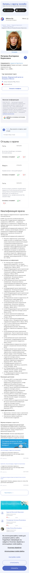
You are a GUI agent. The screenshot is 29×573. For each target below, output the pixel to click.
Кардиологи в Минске (14, 504)
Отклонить (14, 562)
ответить (4, 458)
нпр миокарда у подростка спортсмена (10, 450)
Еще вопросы (8, 492)
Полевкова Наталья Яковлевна (16, 520)
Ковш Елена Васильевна (14, 528)
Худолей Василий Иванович (15, 512)
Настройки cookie (14, 557)
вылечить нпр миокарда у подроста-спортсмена (13, 463)
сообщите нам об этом (8, 113)
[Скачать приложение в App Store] (20, 11)
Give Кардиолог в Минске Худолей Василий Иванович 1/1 (7, 517)
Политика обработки (14, 548)
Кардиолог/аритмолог (16, 63)
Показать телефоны (15, 88)
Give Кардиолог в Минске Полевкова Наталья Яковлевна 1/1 (7, 525)
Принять (14, 568)
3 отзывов (14, 52)
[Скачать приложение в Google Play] (8, 11)
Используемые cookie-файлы (14, 551)
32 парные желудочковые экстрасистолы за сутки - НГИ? (13, 478)
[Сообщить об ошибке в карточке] (25, 57)
